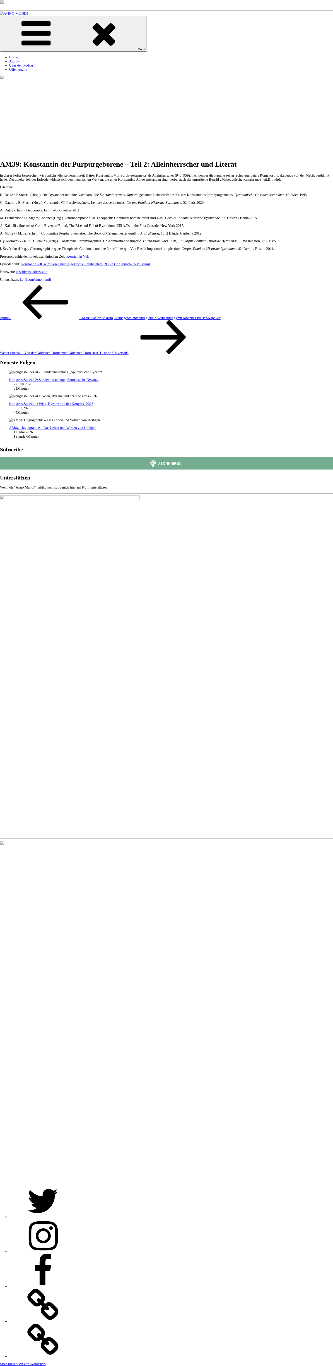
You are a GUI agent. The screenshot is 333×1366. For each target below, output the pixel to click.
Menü (141, 49)
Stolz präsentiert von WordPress (23, 1364)
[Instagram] (43, 1251)
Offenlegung (18, 69)
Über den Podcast (21, 65)
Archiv (14, 61)
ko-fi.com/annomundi (35, 279)
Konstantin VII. (77, 256)
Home (13, 57)
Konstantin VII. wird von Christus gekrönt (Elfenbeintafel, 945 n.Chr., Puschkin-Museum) (85, 264)
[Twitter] (43, 1217)
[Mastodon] (43, 1321)
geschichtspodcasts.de (31, 272)
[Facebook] (43, 1286)
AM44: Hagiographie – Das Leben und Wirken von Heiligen (52, 428)
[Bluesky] (43, 1356)
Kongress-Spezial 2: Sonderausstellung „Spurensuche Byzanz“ (54, 380)
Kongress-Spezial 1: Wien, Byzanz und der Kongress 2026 (51, 404)
